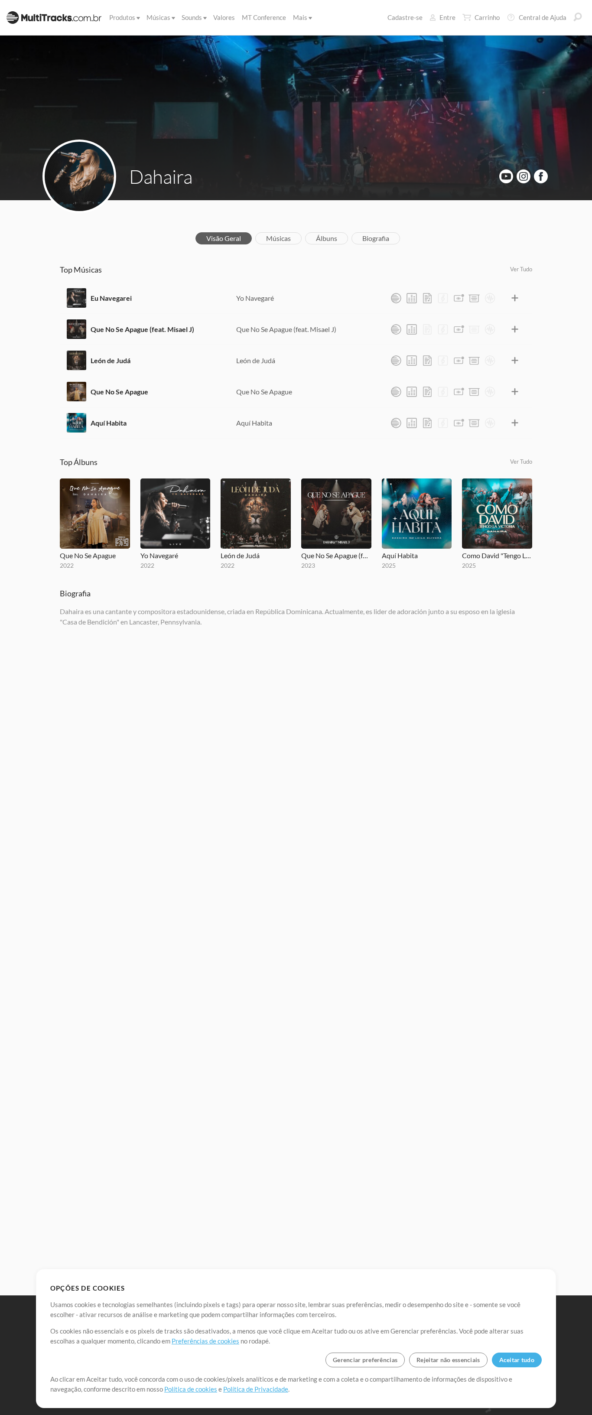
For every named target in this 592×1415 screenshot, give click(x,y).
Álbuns (326, 238)
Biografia (375, 238)
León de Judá (110, 360)
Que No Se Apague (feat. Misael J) (142, 329)
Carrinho (487, 17)
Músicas (158, 17)
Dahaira (160, 176)
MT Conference (264, 17)
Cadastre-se (405, 17)
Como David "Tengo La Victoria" (497, 555)
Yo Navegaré (255, 298)
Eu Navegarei (111, 298)
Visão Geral (223, 238)
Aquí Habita (109, 423)
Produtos (122, 17)
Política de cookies (190, 1389)
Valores (224, 17)
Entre (447, 17)
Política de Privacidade (255, 1389)
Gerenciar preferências (365, 1359)
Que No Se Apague (119, 391)
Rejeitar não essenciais (448, 1359)
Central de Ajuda (542, 17)
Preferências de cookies (205, 1341)
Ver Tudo (521, 269)
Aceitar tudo (516, 1359)
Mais (300, 17)
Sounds (192, 17)
